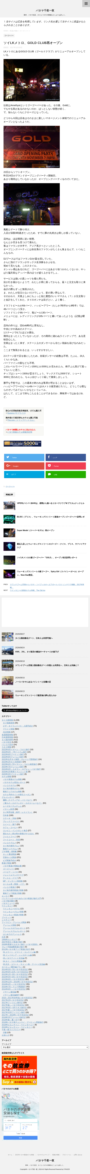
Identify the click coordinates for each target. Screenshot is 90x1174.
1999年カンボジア (9, 939)
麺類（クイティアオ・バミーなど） (18, 800)
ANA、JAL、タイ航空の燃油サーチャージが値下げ (37, 652)
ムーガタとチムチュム (12, 806)
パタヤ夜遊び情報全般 (12, 866)
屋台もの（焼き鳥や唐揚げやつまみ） (19, 834)
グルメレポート (8, 797)
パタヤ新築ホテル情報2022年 (20, 432)
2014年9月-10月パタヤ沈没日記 (15, 972)
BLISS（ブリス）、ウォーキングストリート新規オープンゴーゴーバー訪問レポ (50, 517)
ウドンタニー (7, 906)
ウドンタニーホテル (11, 909)
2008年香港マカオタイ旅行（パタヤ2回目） (20, 944)
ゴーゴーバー (10, 486)
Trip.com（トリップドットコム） (21, 420)
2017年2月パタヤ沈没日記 (13, 1000)
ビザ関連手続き (9, 860)
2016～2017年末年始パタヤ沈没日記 (17, 998)
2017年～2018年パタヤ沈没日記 (15, 1015)
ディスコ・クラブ (10, 878)
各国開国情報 (7, 735)
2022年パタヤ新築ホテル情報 (24, 1155)
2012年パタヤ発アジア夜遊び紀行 (16, 949)
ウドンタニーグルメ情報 (13, 912)
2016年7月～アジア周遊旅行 (14, 987)
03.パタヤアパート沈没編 (13, 958)
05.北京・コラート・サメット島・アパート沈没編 (24, 964)
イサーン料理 (8, 809)
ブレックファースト (11, 821)
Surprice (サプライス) (17, 413)
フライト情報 (8, 729)
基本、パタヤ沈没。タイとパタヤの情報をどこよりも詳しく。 (45, 1165)
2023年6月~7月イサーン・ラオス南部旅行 (19, 764)
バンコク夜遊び (9, 887)
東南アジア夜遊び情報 (12, 893)
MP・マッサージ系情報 (13, 881)
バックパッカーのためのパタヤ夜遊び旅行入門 (21, 898)
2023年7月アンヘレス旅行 (13, 767)
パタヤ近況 (6, 742)
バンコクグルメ (9, 843)
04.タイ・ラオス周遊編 (12, 961)
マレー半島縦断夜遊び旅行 (13, 947)
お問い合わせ (78, 1155)
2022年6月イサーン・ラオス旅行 (16, 749)
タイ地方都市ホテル (11, 788)
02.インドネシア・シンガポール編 (17, 955)
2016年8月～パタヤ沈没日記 (14, 989)
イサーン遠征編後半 (11, 995)
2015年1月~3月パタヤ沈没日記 (15, 974)
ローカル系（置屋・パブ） (14, 884)
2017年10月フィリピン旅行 (13, 1012)
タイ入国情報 (7, 720)
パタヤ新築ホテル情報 (12, 779)
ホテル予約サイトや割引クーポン (17, 795)
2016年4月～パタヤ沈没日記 (14, 984)
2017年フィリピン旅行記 (12, 1003)
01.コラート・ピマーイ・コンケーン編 (19, 952)
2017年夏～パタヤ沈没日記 (13, 1010)
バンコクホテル (9, 785)
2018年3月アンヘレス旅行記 (14, 1017)
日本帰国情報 (7, 737)
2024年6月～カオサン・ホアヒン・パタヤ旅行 (21, 769)
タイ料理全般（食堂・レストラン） (18, 812)
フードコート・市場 (11, 840)
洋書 (5, 1032)
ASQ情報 (7, 732)
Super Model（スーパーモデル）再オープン (35, 530)
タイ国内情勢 (7, 740)
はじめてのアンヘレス (12, 934)
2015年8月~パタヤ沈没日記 (13, 979)
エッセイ (5, 896)
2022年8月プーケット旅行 (13, 754)
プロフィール (66, 1155)
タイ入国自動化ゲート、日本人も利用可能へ (34, 638)
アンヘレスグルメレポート (14, 931)
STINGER (67, 1169)
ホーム (10, 1155)
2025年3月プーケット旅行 (13, 774)
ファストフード (9, 837)
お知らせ (5, 1035)
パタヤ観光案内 (8, 901)
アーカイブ (6, 1044)
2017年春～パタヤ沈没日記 (13, 1005)
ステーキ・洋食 (9, 818)
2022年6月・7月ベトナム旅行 (14, 752)
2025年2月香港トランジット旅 (15, 772)
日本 (4, 937)
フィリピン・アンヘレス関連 (14, 922)
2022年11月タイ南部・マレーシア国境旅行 (20, 759)
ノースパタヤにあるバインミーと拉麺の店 (33, 682)
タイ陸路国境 (8, 723)
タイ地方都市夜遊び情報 (13, 890)
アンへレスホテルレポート (14, 928)
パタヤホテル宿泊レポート (14, 782)
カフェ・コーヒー (10, 827)
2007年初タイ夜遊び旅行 (12, 942)
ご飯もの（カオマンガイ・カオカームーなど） (22, 803)
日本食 (6, 815)
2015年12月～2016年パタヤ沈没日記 (17, 982)
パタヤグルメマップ (43, 1155)
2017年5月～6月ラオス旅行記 (14, 1008)
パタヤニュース (8, 903)
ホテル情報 (6, 777)
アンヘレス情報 (9, 925)
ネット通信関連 (9, 854)
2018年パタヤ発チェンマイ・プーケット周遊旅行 (22, 1022)
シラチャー (6, 920)
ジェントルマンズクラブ (13, 875)
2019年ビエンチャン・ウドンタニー (17, 1027)
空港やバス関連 (9, 857)
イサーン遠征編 (9, 992)
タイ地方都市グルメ (11, 846)
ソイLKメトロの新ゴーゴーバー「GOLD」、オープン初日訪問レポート (47, 558)
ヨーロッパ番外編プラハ (12, 967)
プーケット (6, 917)
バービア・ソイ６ (10, 872)
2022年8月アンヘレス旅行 (13, 757)
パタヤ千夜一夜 (45, 10)
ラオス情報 (6, 747)
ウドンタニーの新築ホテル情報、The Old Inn (27, 590)
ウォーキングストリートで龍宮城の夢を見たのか (35, 695)
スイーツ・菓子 (9, 824)
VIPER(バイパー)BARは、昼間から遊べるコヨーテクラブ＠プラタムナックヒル (50, 503)
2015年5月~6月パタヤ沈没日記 (15, 977)
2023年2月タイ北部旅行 (12, 762)
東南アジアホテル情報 (12, 792)
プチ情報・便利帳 (9, 852)
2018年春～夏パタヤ (10, 1020)
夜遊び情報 (6, 863)
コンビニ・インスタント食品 (15, 831)
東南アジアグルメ (10, 849)
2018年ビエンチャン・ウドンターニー (18, 1025)
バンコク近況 (7, 745)
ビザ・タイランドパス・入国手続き (18, 726)
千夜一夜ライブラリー (11, 1030)
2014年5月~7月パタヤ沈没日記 (15, 969)
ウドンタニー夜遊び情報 (13, 915)
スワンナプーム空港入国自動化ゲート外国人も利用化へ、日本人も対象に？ (47, 665)
